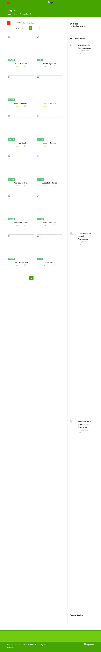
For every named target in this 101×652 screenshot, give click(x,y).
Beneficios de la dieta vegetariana (84, 46)
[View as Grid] (9, 23)
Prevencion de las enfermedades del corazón (84, 424)
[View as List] (12, 23)
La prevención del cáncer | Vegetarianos (84, 236)
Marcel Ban (33, 645)
